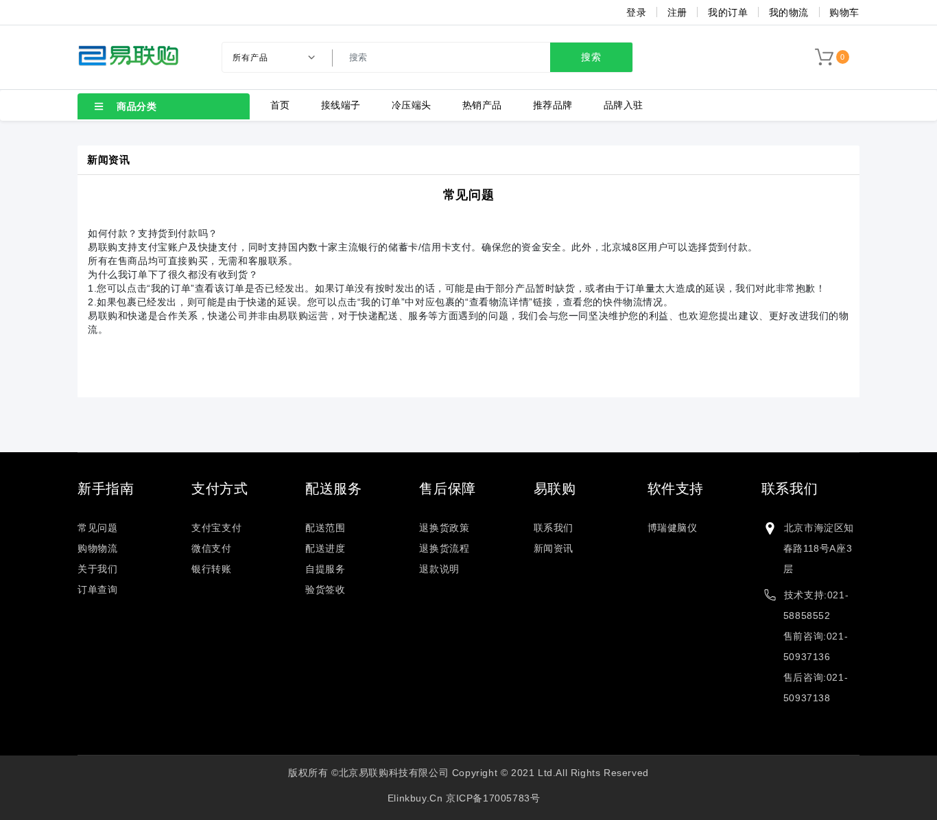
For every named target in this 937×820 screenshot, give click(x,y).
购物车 (844, 12)
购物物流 (97, 548)
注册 (677, 12)
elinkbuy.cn (415, 798)
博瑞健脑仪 (673, 527)
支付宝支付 (216, 527)
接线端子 (341, 104)
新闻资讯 (553, 548)
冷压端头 (411, 104)
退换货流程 (444, 548)
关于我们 (97, 568)
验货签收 (325, 589)
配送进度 (325, 548)
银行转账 (211, 568)
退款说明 (439, 568)
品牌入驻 (623, 104)
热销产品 (482, 104)
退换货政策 (444, 527)
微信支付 (211, 548)
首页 (280, 104)
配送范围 (325, 527)
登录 (636, 12)
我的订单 (728, 12)
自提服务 (325, 568)
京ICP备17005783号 (493, 798)
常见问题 (468, 195)
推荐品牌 (553, 104)
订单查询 (97, 589)
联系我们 (553, 527)
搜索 (591, 56)
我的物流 (789, 12)
